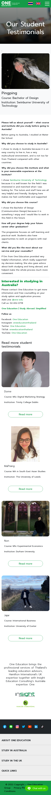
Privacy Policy (21, 787)
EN (38, 3)
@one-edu (17, 299)
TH (30, 3)
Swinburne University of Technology (28, 180)
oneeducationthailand (24, 322)
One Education (20, 319)
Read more (25, 414)
